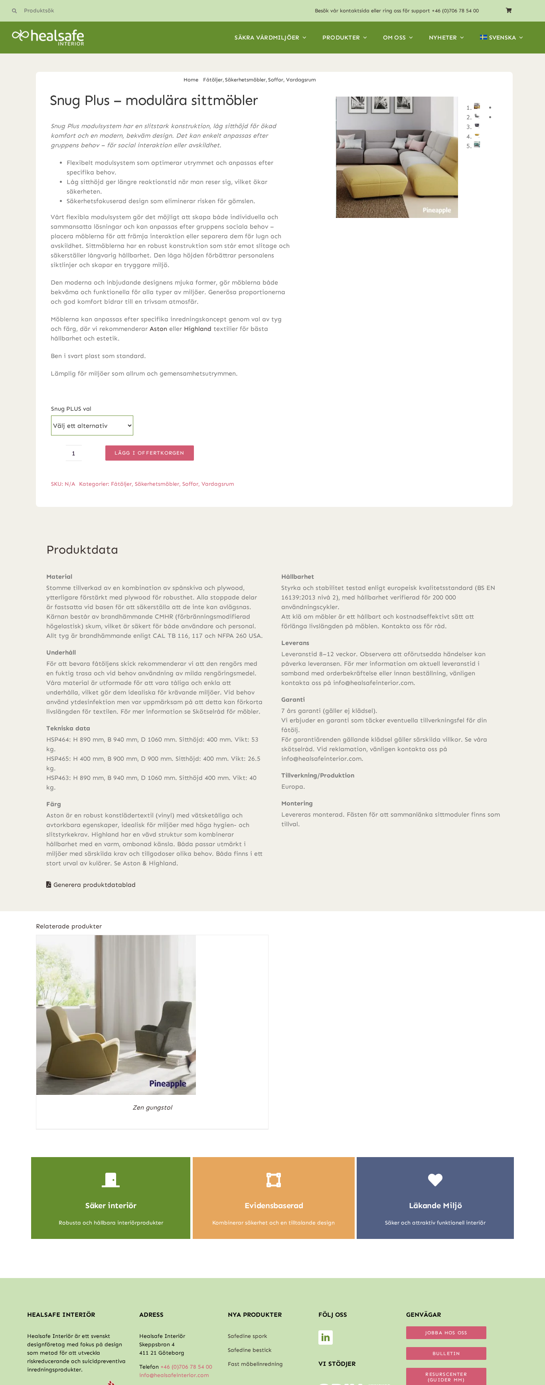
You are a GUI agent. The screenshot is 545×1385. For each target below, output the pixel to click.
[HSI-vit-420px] (48, 32)
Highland (197, 328)
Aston (158, 328)
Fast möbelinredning (255, 1364)
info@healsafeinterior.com (174, 1375)
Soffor (190, 484)
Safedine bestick (249, 1350)
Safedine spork (247, 1336)
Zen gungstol (152, 1107)
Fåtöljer (121, 484)
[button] (56, 10)
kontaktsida (354, 11)
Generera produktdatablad (94, 884)
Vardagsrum (217, 484)
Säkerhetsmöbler (157, 484)
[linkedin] (325, 1337)
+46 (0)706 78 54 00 (455, 11)
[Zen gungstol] (116, 940)
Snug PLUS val (71, 408)
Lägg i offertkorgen (150, 453)
